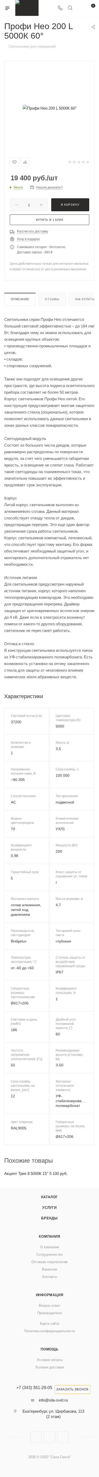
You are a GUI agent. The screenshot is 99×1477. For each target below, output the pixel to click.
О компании (49, 1247)
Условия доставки (49, 1367)
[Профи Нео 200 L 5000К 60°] (49, 108)
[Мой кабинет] (80, 8)
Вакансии (49, 1269)
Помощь (49, 1349)
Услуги (49, 1208)
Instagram (36, 1437)
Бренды (49, 1218)
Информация (49, 1295)
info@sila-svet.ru (53, 1400)
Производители (49, 1313)
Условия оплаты (50, 1360)
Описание (20, 299)
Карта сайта (49, 1324)
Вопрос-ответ (49, 1306)
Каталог (49, 1197)
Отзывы (52, 299)
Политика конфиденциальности (49, 1331)
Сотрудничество (49, 1254)
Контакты (49, 1277)
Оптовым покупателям (49, 1262)
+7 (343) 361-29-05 (34, 1388)
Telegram (49, 1437)
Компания (49, 1236)
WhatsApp (63, 1437)
